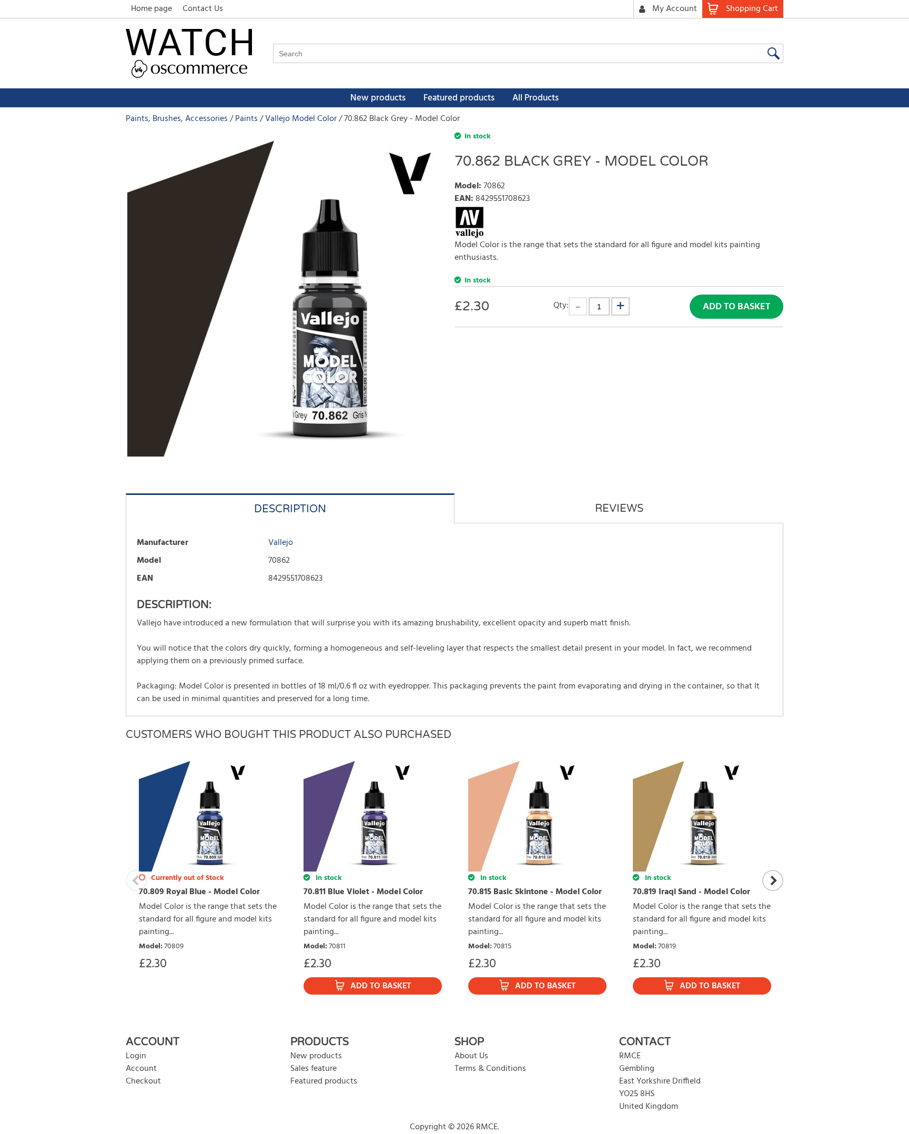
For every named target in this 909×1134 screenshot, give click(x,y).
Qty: (561, 305)
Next (772, 880)
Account (141, 1069)
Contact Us (203, 9)
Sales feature (313, 1069)
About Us (471, 1056)
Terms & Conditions (490, 1069)
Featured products (458, 98)
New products (378, 98)
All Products (535, 98)
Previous (136, 880)
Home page (151, 9)
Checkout (143, 1081)
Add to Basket (736, 307)
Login (136, 1056)
